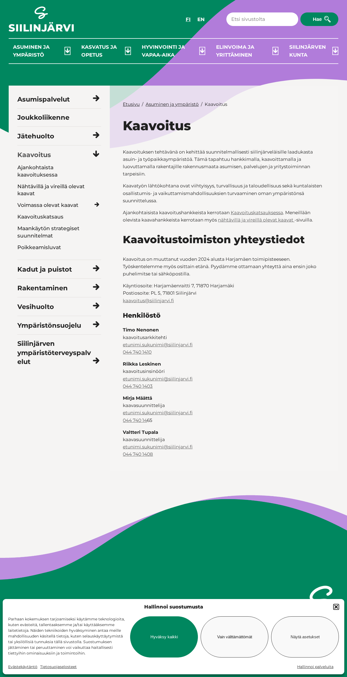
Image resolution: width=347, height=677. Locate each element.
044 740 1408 (138, 454)
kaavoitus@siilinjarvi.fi (148, 300)
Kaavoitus (34, 155)
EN (201, 19)
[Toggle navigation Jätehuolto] (96, 135)
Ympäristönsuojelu (49, 325)
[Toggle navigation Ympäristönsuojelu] (96, 324)
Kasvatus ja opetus (99, 51)
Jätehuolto (35, 136)
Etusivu (131, 104)
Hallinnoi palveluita (315, 666)
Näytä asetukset (305, 636)
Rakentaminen (42, 288)
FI (188, 19)
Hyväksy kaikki (164, 636)
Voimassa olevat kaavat (47, 205)
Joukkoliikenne (43, 117)
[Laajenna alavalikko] (67, 51)
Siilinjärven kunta (307, 51)
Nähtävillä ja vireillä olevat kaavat (51, 190)
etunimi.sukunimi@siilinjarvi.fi (157, 344)
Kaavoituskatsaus (40, 216)
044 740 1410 (137, 352)
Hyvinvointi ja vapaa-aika (163, 51)
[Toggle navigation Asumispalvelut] (96, 98)
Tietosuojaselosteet (58, 666)
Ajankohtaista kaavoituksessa (37, 171)
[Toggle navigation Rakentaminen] (96, 287)
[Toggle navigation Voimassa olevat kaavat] (96, 204)
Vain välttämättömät (234, 636)
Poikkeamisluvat (39, 247)
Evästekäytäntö (22, 666)
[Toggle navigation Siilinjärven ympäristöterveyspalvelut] (96, 361)
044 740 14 (135, 420)
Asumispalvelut (43, 99)
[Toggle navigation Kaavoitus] (96, 154)
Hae (317, 19)
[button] (336, 607)
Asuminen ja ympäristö (31, 51)
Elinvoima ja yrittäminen (235, 51)
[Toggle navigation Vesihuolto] (96, 306)
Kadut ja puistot (44, 269)
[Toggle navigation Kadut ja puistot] (96, 268)
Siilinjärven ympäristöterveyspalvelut (54, 353)
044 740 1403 (138, 386)
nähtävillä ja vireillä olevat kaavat (256, 220)
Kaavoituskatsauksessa (257, 212)
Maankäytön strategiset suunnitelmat (48, 232)
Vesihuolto (35, 307)
